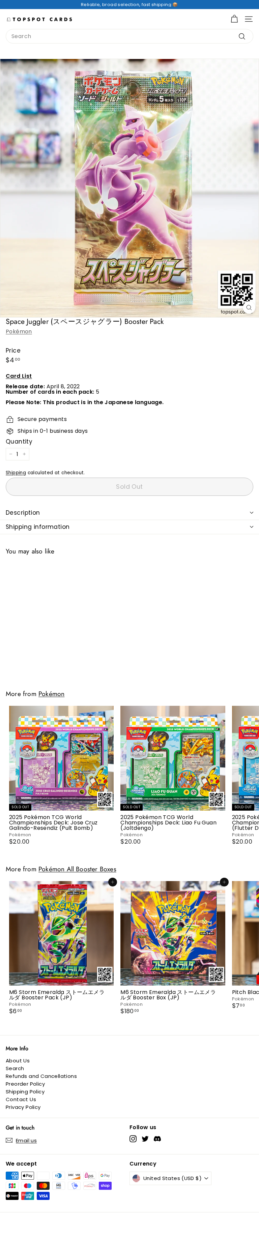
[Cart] (234, 19)
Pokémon (19, 331)
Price (13, 351)
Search (15, 1068)
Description (23, 513)
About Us (18, 1060)
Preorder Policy (25, 1083)
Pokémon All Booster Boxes (77, 869)
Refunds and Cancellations (41, 1076)
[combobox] (129, 36)
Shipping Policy (25, 1091)
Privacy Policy (23, 1107)
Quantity (19, 442)
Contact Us (21, 1099)
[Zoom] (249, 307)
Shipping (16, 473)
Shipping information (38, 527)
